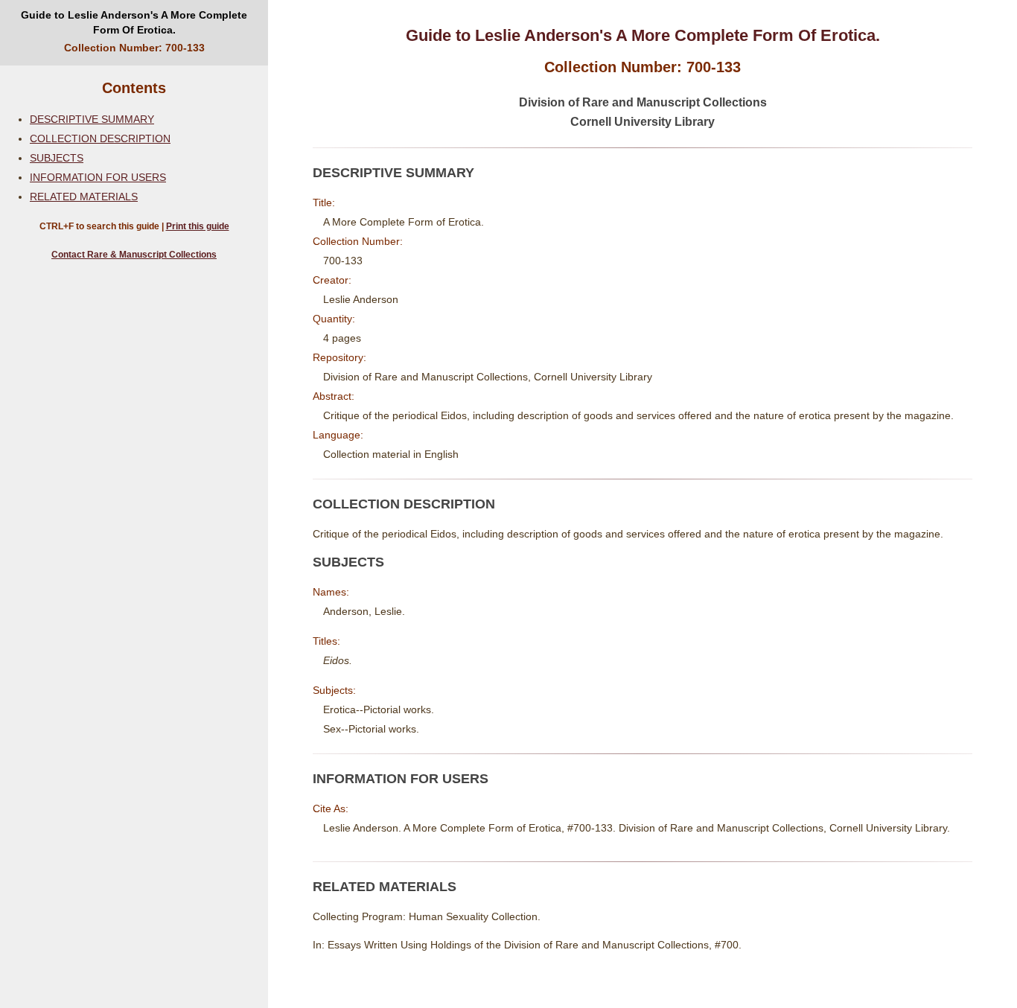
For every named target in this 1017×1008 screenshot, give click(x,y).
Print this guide (197, 226)
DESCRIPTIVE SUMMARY (92, 119)
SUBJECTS (56, 158)
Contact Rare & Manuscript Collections (134, 254)
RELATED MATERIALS (84, 196)
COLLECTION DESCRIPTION (100, 138)
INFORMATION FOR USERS (98, 177)
